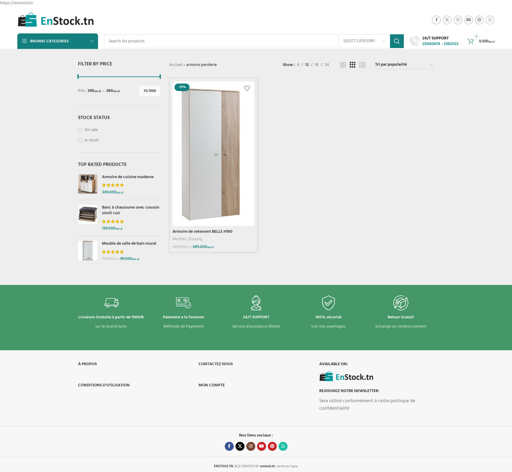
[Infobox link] (434, 41)
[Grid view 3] (352, 65)
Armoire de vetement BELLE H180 (202, 231)
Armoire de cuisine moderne (128, 177)
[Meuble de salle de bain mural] (87, 251)
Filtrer (150, 91)
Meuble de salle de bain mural (129, 244)
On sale (91, 130)
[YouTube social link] (468, 20)
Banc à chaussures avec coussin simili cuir (130, 210)
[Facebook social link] (436, 20)
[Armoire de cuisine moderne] (87, 184)
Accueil (175, 64)
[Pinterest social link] (479, 20)
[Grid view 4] (362, 65)
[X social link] (447, 20)
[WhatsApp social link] (490, 20)
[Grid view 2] (343, 65)
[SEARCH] (397, 41)
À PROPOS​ (87, 364)
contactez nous (215, 364)
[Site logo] (55, 20)
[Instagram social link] (457, 20)
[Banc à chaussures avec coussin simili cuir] (87, 218)
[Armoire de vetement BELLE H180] (213, 153)
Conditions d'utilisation (104, 385)
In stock (92, 141)
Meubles (179, 239)
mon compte (211, 385)
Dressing (195, 239)
